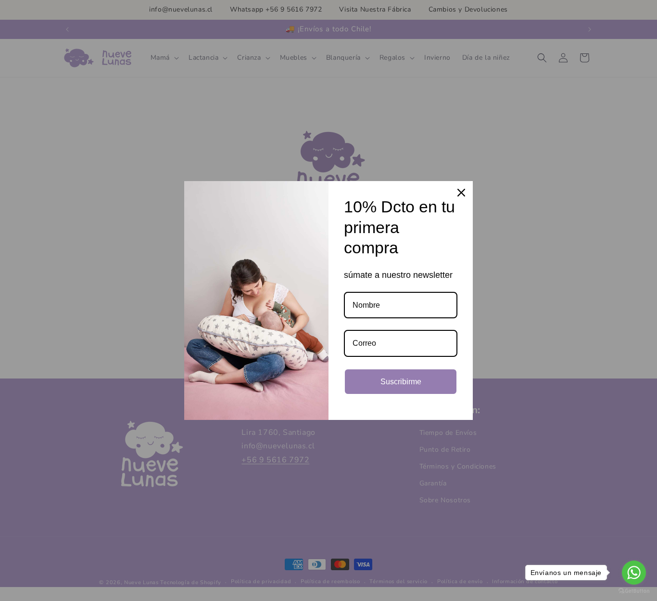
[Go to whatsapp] (634, 573)
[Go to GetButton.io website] (634, 591)
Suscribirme (400, 382)
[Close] (461, 192)
